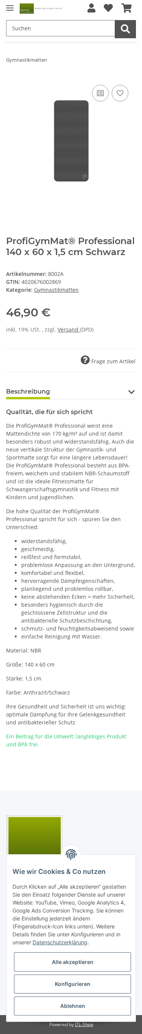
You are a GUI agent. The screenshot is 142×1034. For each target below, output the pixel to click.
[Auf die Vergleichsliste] (100, 93)
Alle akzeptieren (73, 962)
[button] (91, 8)
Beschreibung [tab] (28, 391)
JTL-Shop (84, 1024)
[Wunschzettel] (108, 8)
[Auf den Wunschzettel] (120, 93)
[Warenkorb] (126, 8)
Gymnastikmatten (56, 289)
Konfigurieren (73, 984)
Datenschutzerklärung (60, 942)
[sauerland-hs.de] (41, 8)
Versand (69, 329)
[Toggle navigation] (10, 4)
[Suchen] (125, 29)
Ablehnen (72, 1006)
